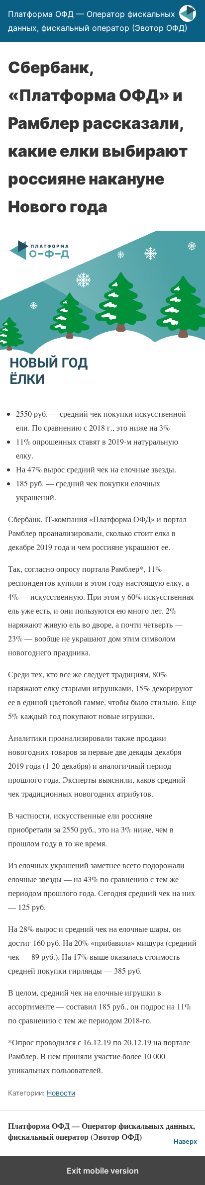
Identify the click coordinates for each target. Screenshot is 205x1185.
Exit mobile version (103, 1171)
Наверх (185, 1141)
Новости (61, 1093)
